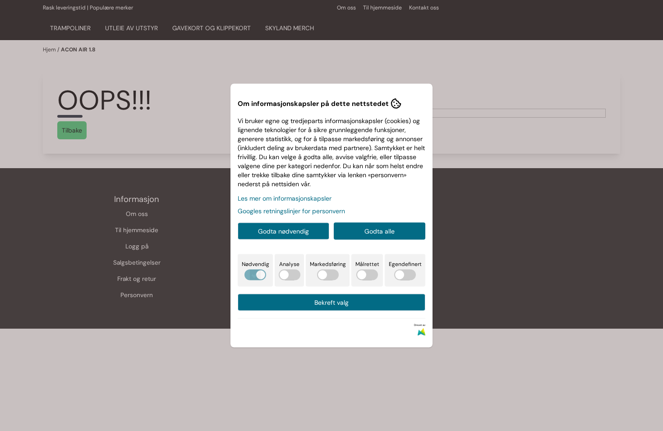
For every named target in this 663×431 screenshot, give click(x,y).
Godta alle (379, 231)
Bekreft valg (331, 302)
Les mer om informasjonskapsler (285, 198)
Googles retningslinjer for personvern (291, 211)
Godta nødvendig (283, 231)
